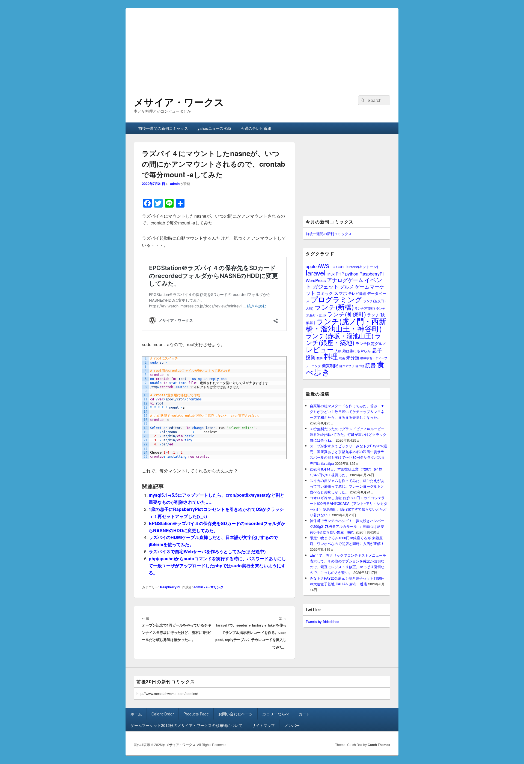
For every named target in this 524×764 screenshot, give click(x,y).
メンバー (292, 725)
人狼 (338, 350)
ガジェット (326, 286)
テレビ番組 (357, 293)
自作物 (359, 366)
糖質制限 (330, 365)
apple (311, 266)
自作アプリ (346, 366)
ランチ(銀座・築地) (343, 339)
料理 (331, 356)
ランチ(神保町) (346, 314)
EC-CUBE (338, 266)
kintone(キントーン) (362, 266)
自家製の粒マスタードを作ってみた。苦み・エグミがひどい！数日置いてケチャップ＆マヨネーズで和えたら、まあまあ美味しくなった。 (347, 411)
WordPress (316, 280)
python (351, 274)
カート (304, 714)
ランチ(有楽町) (365, 308)
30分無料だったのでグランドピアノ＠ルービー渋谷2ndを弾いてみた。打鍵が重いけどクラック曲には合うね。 (348, 434)
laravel (316, 272)
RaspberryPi (170, 587)
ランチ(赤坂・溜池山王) (340, 335)
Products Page (196, 714)
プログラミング (336, 299)
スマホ (340, 293)
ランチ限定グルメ (371, 343)
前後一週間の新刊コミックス (163, 128)
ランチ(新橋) (334, 306)
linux (331, 274)
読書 (370, 364)
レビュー (320, 349)
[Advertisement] (262, 46)
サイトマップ (263, 725)
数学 (320, 358)
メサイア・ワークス (179, 102)
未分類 (352, 357)
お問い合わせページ (235, 714)
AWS (323, 265)
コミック (325, 293)
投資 (310, 357)
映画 (342, 358)
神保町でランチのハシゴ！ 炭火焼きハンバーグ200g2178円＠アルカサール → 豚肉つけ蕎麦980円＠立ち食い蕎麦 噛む (347, 526)
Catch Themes (379, 744)
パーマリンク (214, 587)
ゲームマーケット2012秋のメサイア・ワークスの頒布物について (186, 725)
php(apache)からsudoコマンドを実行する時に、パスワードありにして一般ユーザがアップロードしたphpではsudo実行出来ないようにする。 (217, 565)
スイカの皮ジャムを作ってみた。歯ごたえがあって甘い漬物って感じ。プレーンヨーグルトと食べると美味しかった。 (347, 486)
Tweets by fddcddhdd (322, 621)
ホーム (136, 714)
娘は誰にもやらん (357, 350)
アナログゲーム (345, 279)
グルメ (347, 286)
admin (175, 183)
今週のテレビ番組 (256, 128)
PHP (340, 274)
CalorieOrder (162, 714)
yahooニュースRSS (214, 128)
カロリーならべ (275, 714)
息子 (377, 349)
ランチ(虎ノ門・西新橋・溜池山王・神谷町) (346, 325)
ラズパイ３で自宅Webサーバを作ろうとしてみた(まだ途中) (207, 551)
